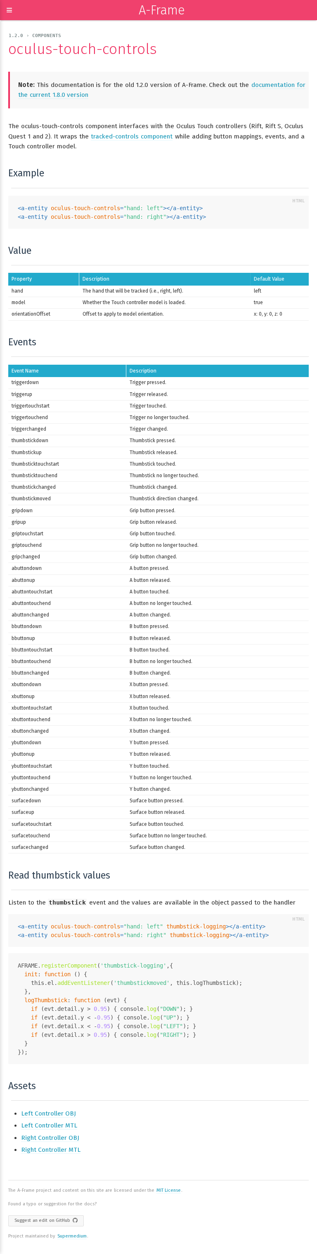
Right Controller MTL (50, 1149)
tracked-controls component (132, 136)
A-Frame (162, 10)
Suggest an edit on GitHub (42, 1220)
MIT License (168, 1190)
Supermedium (72, 1236)
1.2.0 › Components (35, 35)
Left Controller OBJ (48, 1113)
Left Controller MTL (49, 1125)
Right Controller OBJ (50, 1137)
